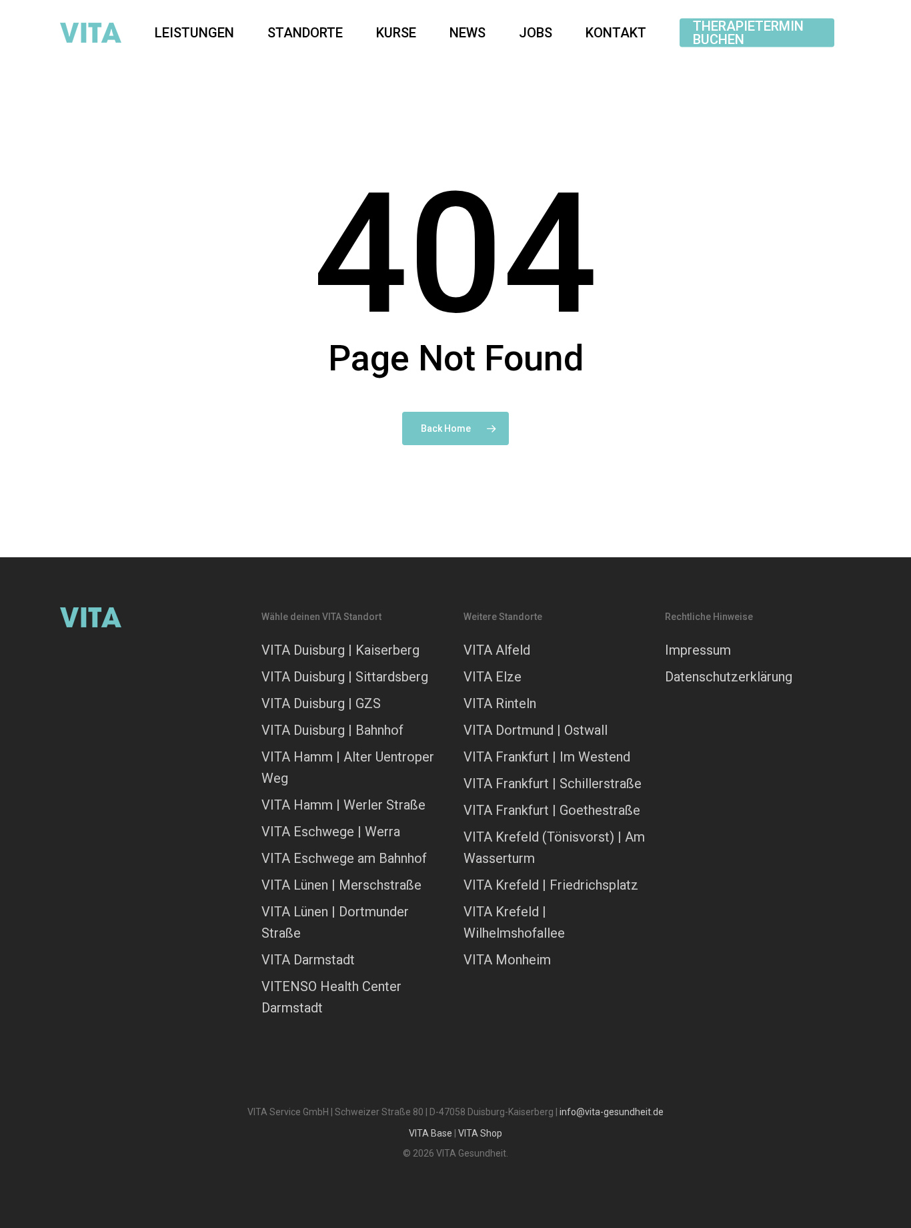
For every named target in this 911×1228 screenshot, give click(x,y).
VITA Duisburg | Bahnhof (332, 730)
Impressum (698, 650)
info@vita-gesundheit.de (612, 1112)
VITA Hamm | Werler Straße (343, 805)
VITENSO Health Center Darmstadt (331, 997)
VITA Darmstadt (308, 960)
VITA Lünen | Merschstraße (341, 885)
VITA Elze (493, 677)
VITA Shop (480, 1133)
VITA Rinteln (500, 703)
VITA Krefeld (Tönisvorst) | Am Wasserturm (554, 847)
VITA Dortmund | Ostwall (536, 730)
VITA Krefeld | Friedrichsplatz (551, 885)
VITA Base (430, 1133)
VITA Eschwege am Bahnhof (344, 858)
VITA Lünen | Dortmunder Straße (335, 922)
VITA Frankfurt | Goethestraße (552, 810)
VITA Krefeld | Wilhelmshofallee (514, 922)
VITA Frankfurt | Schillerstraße (553, 784)
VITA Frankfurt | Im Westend (547, 757)
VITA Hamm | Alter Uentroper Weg (347, 767)
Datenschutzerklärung (728, 677)
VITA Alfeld (497, 650)
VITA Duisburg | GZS (321, 703)
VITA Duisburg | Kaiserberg (340, 650)
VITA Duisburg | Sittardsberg (344, 677)
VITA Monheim (507, 960)
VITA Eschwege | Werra (330, 832)
